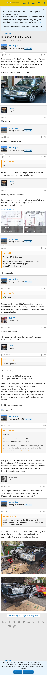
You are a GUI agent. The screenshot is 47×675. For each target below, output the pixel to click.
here (39, 22)
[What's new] (39, 3)
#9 (45, 355)
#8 (45, 327)
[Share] (41, 54)
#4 (45, 157)
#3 (45, 137)
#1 (45, 55)
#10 (44, 425)
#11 (44, 486)
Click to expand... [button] (23, 451)
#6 (45, 248)
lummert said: (8, 516)
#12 (44, 511)
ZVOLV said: (7, 360)
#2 (45, 117)
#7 (45, 288)
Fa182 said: (7, 161)
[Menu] (3, 2)
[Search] (44, 3)
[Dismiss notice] (43, 9)
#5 (45, 190)
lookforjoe (7, 40)
